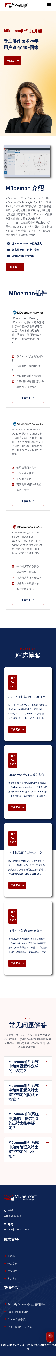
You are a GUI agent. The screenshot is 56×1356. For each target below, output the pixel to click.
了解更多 (13, 267)
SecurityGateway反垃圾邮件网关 (26, 1304)
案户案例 (12, 1278)
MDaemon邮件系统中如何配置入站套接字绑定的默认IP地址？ (24, 1092)
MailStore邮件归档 (17, 1311)
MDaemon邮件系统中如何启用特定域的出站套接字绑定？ (24, 1121)
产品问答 (12, 1271)
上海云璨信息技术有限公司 (22, 1326)
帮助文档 (12, 1263)
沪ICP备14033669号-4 (12, 1345)
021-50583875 (12, 1215)
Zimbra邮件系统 (16, 1319)
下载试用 (11, 60)
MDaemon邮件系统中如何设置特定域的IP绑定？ (24, 1066)
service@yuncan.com (16, 1229)
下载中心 (12, 1256)
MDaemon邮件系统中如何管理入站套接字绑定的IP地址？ (24, 1149)
